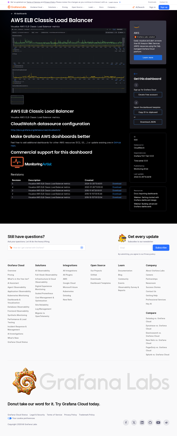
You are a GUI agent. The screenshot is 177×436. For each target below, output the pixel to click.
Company (111, 7)
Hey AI (149, 304)
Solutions (52, 7)
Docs (101, 7)
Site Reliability (41, 305)
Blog (120, 275)
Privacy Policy (49, 2)
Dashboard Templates (101, 283)
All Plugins (68, 275)
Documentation (125, 271)
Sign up (164, 7)
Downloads (96, 279)
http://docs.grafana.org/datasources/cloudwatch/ (35, 130)
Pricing (65, 7)
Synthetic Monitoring (17, 315)
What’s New (13, 338)
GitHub (94, 275)
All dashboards (20, 13)
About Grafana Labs (155, 271)
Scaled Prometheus (44, 293)
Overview (12, 271)
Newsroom (151, 283)
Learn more (113, 2)
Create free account (148, 95)
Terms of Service (33, 2)
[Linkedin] (142, 422)
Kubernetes (68, 291)
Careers (149, 275)
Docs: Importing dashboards (146, 193)
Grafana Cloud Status (18, 342)
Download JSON (148, 122)
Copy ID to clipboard (148, 112)
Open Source (77, 7)
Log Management (43, 309)
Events (121, 283)
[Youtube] (158, 422)
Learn (91, 7)
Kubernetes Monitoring (18, 295)
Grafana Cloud (36, 7)
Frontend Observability (18, 311)
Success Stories (153, 287)
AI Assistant (13, 283)
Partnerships (152, 279)
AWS (65, 279)
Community (123, 279)
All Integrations (70, 271)
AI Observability (42, 271)
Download (117, 183)
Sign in (152, 7)
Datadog (67, 295)
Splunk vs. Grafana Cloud (157, 354)
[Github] (150, 422)
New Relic (67, 300)
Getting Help (152, 295)
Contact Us (151, 291)
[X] (134, 422)
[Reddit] (166, 422)
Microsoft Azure (70, 287)
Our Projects (96, 271)
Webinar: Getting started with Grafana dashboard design (146, 198)
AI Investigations (15, 334)
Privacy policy (149, 254)
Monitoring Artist (141, 169)
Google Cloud (69, 283)
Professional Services (156, 300)
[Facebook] (126, 422)
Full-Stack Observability (46, 275)
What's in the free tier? (18, 279)
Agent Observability (17, 287)
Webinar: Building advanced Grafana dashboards (145, 205)
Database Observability (18, 307)
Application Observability (19, 291)
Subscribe (161, 247)
